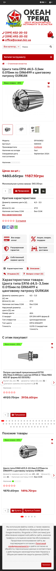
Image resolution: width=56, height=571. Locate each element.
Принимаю (46, 565)
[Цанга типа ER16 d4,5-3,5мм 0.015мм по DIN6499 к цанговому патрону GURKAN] (28, 100)
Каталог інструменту (15, 57)
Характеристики (15, 268)
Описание (34, 268)
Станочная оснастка (17, 64)
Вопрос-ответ (34, 274)
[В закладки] (49, 83)
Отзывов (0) (13, 274)
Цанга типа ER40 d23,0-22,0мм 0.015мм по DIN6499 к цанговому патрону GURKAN (25, 469)
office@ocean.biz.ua (18, 40)
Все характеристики (12, 215)
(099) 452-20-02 (16, 32)
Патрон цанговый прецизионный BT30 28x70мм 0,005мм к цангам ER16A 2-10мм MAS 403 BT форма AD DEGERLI (27, 375)
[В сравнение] (49, 86)
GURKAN (38, 147)
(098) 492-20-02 (16, 36)
